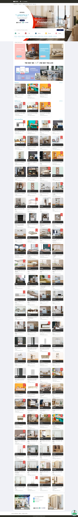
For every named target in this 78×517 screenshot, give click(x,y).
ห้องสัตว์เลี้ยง (50, 36)
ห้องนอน (16, 36)
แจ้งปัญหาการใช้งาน (24, 513)
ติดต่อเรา (20, 513)
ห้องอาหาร (31, 36)
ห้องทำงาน (27, 36)
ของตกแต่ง (55, 36)
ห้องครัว (19, 36)
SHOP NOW (22, 20)
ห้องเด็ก (35, 36)
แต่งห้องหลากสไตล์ (25, 4)
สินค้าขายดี (30, 4)
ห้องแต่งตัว (45, 36)
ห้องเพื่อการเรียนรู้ (40, 36)
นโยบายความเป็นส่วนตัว (15, 513)
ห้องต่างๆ (20, 4)
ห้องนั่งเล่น (23, 36)
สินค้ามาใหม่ (34, 4)
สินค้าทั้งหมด (15, 4)
